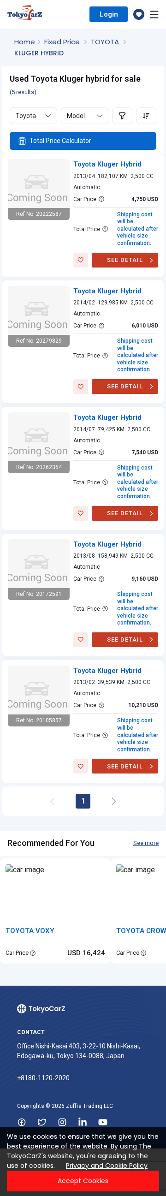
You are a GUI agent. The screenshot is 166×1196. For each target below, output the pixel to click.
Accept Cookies (83, 1180)
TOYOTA (106, 42)
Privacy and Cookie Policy (107, 1165)
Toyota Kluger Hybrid (107, 164)
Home (24, 42)
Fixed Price (63, 42)
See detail (125, 259)
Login (109, 14)
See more (146, 842)
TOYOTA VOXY (30, 931)
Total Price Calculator (60, 140)
